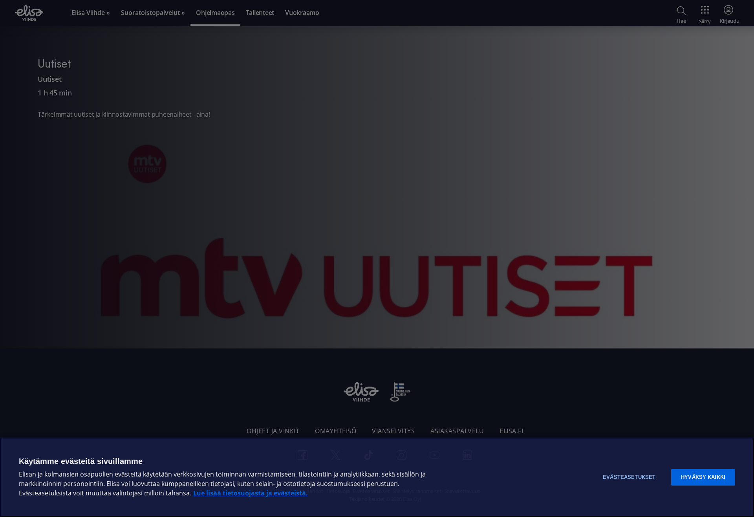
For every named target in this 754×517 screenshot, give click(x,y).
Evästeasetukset (629, 477)
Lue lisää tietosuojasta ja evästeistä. (250, 493)
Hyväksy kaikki (703, 477)
